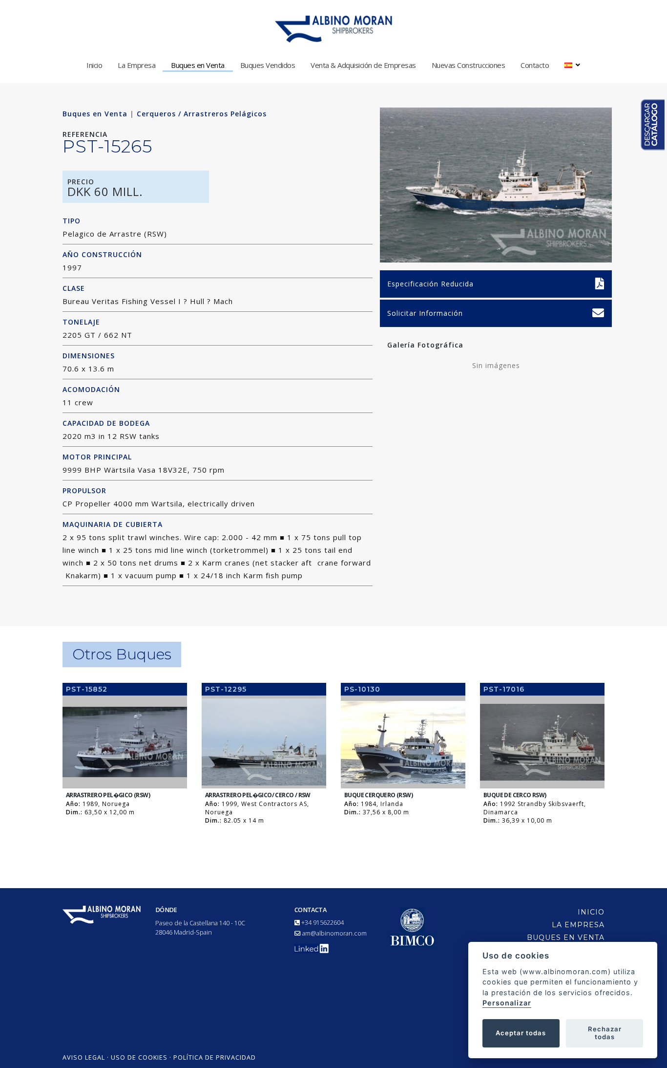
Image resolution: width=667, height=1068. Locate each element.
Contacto (535, 65)
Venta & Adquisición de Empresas (363, 65)
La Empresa (136, 65)
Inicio (94, 65)
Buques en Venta (198, 65)
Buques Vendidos (267, 65)
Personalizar (506, 1003)
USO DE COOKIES (139, 1057)
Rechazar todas (605, 1033)
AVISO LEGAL (84, 1057)
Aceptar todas (521, 1033)
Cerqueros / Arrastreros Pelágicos (202, 113)
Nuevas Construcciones (468, 65)
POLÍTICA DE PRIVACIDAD (214, 1057)
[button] (572, 65)
